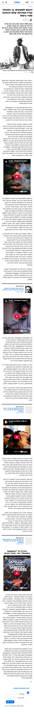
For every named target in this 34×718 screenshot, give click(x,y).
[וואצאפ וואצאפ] (6, 2)
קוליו (31, 681)
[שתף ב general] (3, 2)
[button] (27, 2)
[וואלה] (17, 2)
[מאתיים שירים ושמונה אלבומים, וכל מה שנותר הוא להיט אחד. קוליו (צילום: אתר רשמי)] (17, 55)
